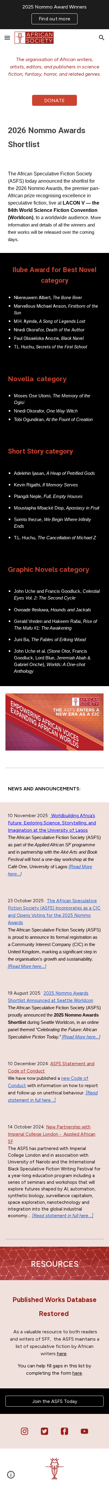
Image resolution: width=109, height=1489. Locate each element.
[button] (7, 37)
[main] (54, 67)
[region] (54, 14)
